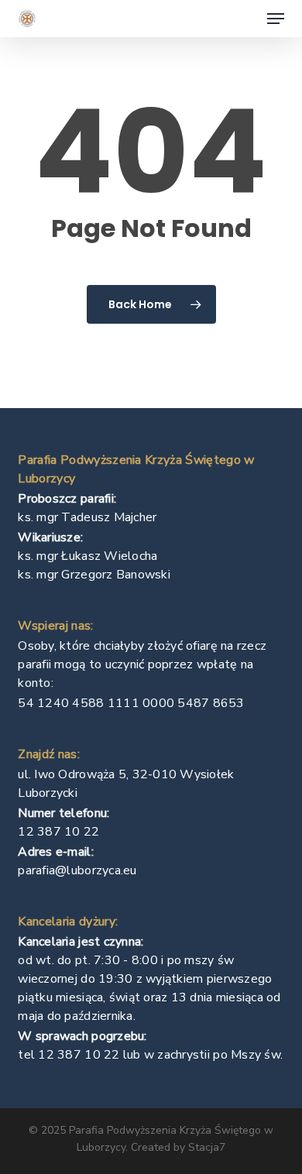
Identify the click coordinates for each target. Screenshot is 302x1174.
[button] (275, 18)
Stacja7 (206, 1147)
